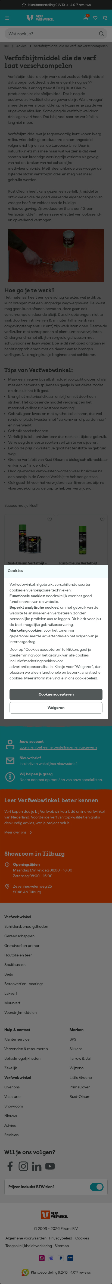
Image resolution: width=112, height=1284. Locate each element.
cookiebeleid (86, 678)
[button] (56, 694)
